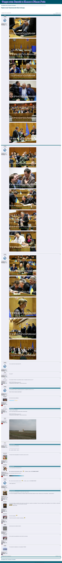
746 (5, 462)
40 (5, 383)
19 (5, 521)
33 (5, 533)
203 (5, 447)
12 (5, 510)
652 (5, 498)
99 (5, 511)
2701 (6, 475)
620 (5, 422)
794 (5, 499)
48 (5, 24)
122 (5, 487)
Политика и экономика (12, 5)
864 (5, 553)
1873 (5, 461)
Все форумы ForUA (4, 5)
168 (5, 404)
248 (5, 376)
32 (5, 382)
